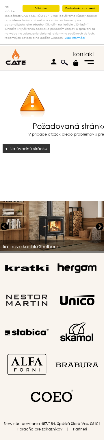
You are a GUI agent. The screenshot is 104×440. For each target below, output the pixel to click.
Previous (4, 226)
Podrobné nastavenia (80, 8)
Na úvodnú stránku (28, 148)
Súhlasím (41, 8)
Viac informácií (74, 38)
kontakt (83, 54)
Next (99, 226)
